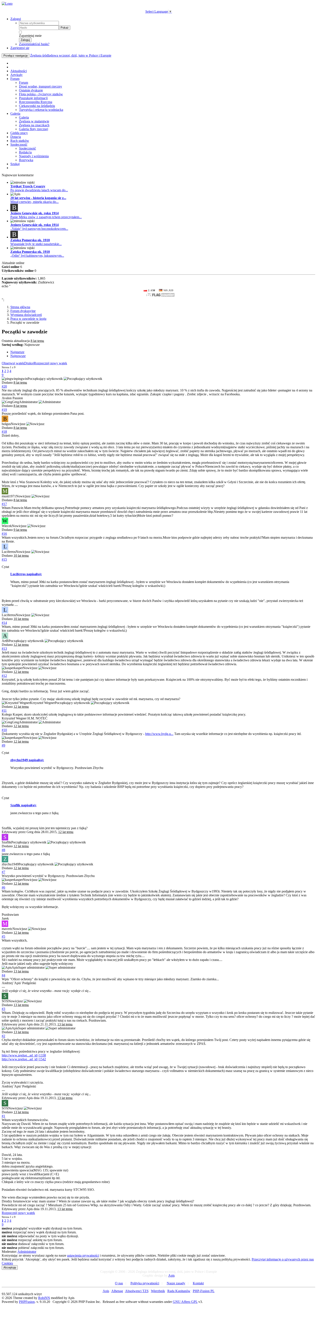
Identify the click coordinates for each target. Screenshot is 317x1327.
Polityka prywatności (144, 1283)
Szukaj (15, 164)
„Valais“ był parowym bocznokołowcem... (39, 228)
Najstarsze (17, 352)
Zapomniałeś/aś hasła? (34, 44)
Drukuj (29, 363)
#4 (3, 975)
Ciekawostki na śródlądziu (37, 106)
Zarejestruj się (19, 48)
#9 (3, 745)
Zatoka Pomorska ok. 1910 (30, 240)
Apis (171, 1275)
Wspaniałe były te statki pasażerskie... (36, 244)
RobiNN (44, 1298)
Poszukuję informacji (33, 98)
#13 (4, 648)
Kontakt (198, 1283)
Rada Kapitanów (178, 1291)
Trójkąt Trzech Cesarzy (27, 186)
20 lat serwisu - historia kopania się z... (38, 198)
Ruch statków (19, 140)
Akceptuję (9, 1267)
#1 (3, 1116)
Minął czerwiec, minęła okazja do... (34, 202)
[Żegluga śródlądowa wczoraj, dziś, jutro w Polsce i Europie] (7, 3)
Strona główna (20, 307)
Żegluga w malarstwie (34, 121)
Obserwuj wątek (13, 363)
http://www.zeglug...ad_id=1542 (24, 1059)
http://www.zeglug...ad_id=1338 (24, 1055)
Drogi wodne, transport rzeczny (40, 86)
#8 (3, 850)
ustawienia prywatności (83, 1255)
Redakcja (25, 152)
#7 (3, 872)
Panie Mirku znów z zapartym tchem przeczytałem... (46, 217)
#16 (4, 533)
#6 (3, 887)
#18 (4, 431)
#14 (4, 623)
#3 (3, 1009)
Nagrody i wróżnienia (34, 156)
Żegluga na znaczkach (34, 125)
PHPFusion (27, 1302)
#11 (4, 710)
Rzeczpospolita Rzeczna (35, 102)
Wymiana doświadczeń (26, 315)
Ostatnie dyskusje (31, 90)
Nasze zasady (176, 1283)
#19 (4, 409)
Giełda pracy (19, 133)
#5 (3, 936)
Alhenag (117, 1291)
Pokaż (65, 27)
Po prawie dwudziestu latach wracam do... (39, 190)
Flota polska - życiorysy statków (41, 94)
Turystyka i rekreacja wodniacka (41, 109)
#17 (4, 504)
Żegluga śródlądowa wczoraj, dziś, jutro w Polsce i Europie (70, 55)
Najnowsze (18, 356)
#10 (4, 730)
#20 (4, 386)
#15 (4, 559)
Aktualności (18, 71)
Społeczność (18, 144)
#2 (3, 1036)
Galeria (15, 113)
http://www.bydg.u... (159, 734)
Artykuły (16, 75)
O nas (119, 1283)
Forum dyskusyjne (23, 311)
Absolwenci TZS (137, 1291)
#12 (4, 675)
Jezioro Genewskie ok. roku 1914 (34, 213)
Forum (14, 78)
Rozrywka (26, 160)
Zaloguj (15, 19)
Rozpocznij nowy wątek (50, 363)
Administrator (26, 1251)
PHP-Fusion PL (204, 1291)
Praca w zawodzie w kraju (28, 318)
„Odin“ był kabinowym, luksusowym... (37, 255)
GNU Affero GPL (185, 1302)
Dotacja (15, 137)
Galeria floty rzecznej (33, 129)
